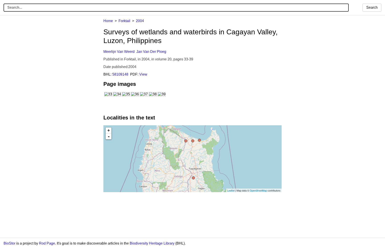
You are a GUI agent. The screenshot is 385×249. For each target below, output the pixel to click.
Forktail (124, 21)
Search (372, 7)
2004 (140, 21)
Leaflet (231, 190)
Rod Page (47, 243)
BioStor (9, 243)
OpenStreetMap (258, 190)
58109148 (120, 74)
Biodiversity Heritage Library (152, 243)
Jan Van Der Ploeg (151, 52)
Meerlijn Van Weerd (119, 52)
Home (108, 21)
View (143, 74)
